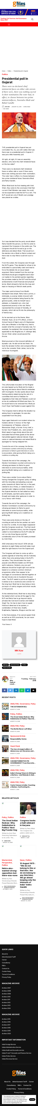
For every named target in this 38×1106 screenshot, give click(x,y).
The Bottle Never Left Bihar (21, 729)
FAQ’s (4, 965)
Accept (32, 1099)
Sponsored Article (17, 736)
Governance (25, 704)
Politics (9, 71)
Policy (33, 704)
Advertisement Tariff (9, 957)
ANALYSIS (14, 704)
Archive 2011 (6, 999)
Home (3, 71)
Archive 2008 (6, 991)
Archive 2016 (6, 1022)
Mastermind (7, 860)
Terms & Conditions (8, 974)
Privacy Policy (6, 977)
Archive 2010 (6, 997)
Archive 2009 (6, 994)
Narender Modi (15, 665)
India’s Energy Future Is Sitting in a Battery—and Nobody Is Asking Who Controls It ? (23, 775)
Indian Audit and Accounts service (13, 1050)
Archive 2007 (6, 988)
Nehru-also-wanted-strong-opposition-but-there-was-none (9, 872)
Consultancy (6, 963)
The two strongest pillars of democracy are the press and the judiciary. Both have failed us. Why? (22, 752)
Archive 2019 (6, 1031)
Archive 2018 (6, 1028)
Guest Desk (15, 746)
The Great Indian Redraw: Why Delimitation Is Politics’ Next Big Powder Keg (22, 719)
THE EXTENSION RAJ (18, 707)
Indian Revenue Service (9, 1059)
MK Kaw (7, 106)
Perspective (7, 863)
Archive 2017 (6, 1025)
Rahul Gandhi (7, 667)
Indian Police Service (9, 1056)
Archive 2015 (6, 1019)
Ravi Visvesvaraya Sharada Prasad (9, 887)
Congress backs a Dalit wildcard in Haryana (27, 822)
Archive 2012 (6, 1002)
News (22, 860)
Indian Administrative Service (11, 1047)
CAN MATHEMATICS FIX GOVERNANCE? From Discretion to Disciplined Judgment (22, 763)
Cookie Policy (6, 971)
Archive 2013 (6, 1005)
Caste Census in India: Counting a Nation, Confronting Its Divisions (22, 787)
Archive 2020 (6, 1033)
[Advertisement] (19, 46)
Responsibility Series (18, 739)
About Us (5, 954)
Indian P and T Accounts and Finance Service (16, 1053)
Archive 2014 (6, 1008)
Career (4, 960)
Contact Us (5, 968)
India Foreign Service (9, 1044)
